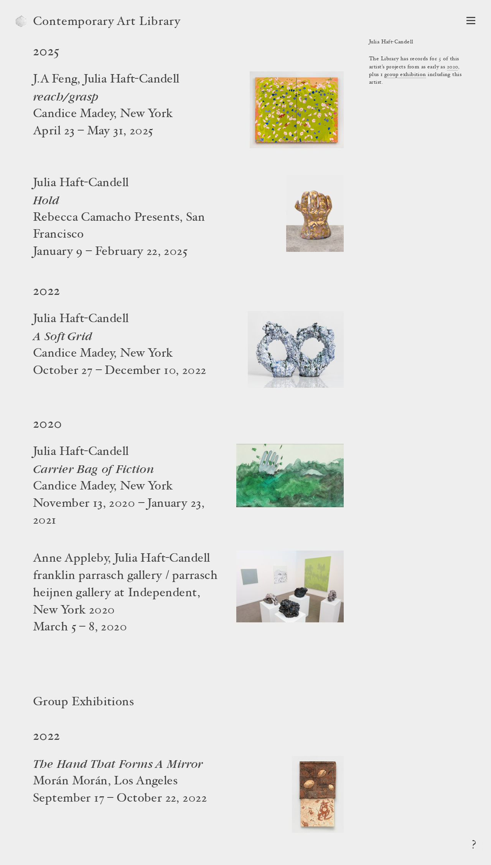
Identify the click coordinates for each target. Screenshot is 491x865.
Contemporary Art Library (107, 22)
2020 (452, 67)
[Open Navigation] (471, 20)
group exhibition (405, 75)
